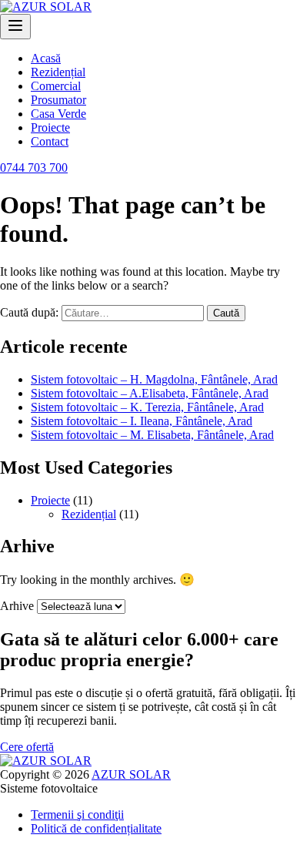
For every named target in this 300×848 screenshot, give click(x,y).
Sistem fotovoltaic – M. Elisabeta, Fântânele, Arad (152, 434)
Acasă (46, 58)
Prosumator (58, 99)
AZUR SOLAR (131, 774)
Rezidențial (58, 72)
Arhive (17, 605)
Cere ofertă (27, 746)
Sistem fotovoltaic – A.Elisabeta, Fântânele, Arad (149, 393)
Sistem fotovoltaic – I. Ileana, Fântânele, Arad (141, 420)
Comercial (56, 85)
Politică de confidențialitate (96, 828)
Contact (49, 141)
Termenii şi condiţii (77, 814)
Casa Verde (58, 113)
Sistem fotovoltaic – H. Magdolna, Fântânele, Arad (154, 379)
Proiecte (50, 127)
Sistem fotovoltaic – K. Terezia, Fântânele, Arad (147, 407)
